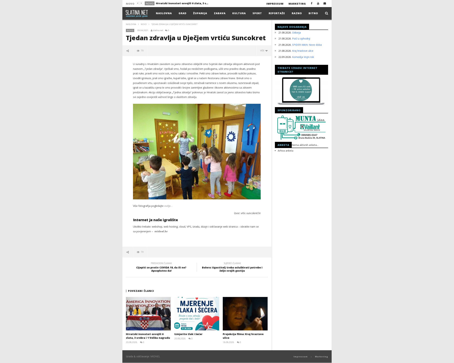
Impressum (275, 3)
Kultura (239, 13)
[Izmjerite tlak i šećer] (196, 313)
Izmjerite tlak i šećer (170, 3)
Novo (144, 24)
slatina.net (158, 30)
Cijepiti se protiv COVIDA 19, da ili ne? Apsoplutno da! (161, 267)
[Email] (325, 3)
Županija (200, 13)
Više (262, 50)
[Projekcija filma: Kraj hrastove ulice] (245, 313)
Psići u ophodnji (301, 38)
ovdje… (168, 206)
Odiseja (296, 32)
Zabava (220, 13)
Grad (149, 3)
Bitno (313, 13)
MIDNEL (155, 356)
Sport (257, 13)
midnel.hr (161, 231)
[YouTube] (318, 3)
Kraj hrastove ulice (302, 50)
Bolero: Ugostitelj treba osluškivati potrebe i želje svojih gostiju (232, 267)
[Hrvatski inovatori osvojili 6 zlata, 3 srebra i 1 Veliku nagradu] (148, 313)
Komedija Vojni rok (303, 57)
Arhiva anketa (285, 150)
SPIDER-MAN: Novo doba (307, 44)
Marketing (297, 3)
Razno (297, 13)
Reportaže (277, 13)
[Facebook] (311, 3)
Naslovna (164, 13)
